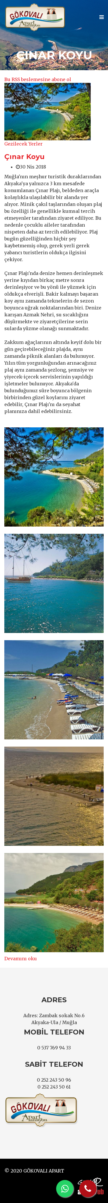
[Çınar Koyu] (47, 111)
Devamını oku (20, 958)
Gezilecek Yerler (23, 144)
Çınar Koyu (24, 156)
